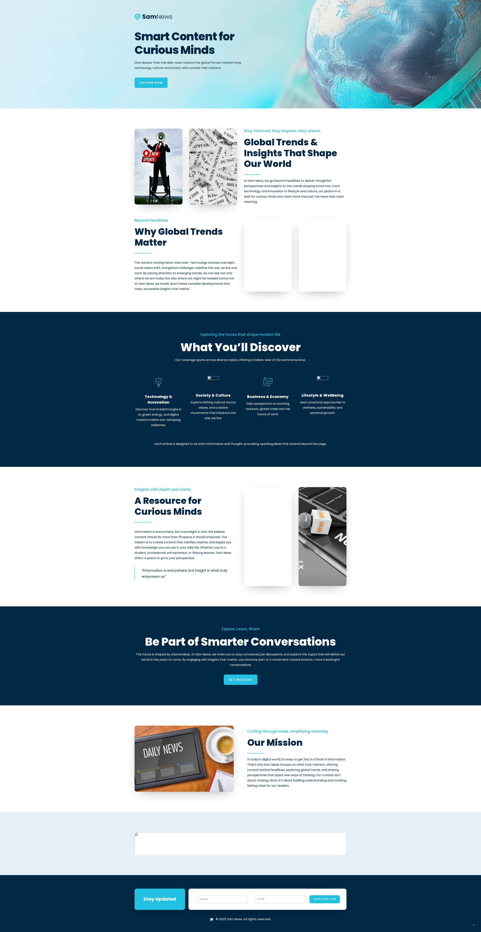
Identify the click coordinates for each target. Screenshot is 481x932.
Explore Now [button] (151, 83)
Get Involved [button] (240, 680)
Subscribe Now (324, 899)
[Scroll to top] (473, 924)
